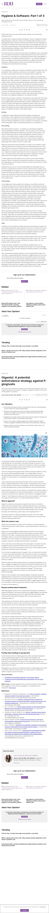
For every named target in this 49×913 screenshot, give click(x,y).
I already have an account (24, 331)
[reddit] (26, 29)
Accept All (24, 910)
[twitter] (24, 29)
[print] (46, 29)
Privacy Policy (43, 906)
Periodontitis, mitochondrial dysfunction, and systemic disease (22, 677)
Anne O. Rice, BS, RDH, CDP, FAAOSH (11, 395)
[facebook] (20, 29)
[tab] (5, 315)
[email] (29, 29)
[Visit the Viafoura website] (44, 321)
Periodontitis (5, 11)
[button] (2, 4)
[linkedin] (22, 29)
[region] (24, 318)
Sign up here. (12, 687)
